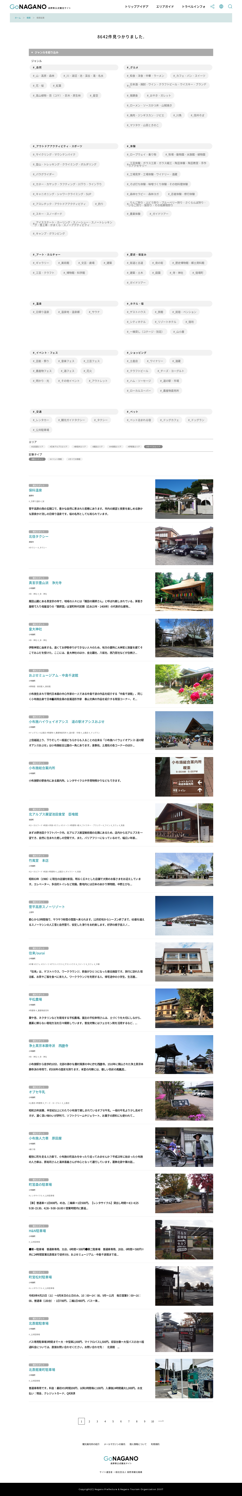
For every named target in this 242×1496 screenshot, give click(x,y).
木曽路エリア (115, 446)
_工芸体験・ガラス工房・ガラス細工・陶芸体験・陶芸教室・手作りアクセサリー (167, 164)
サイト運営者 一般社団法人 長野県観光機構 (121, 1472)
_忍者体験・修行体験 (182, 194)
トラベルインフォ (193, 6)
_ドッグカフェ (170, 420)
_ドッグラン (197, 420)
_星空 (94, 95)
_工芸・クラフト (44, 273)
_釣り (100, 204)
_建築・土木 (135, 273)
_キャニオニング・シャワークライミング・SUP (62, 194)
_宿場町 (198, 273)
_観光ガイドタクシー (72, 420)
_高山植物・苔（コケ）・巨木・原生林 (57, 95)
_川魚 (178, 115)
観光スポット (37, 459)
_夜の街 (158, 263)
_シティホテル (137, 322)
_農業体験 (134, 214)
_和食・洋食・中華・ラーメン (146, 76)
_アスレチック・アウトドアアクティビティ (60, 204)
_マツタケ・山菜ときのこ (143, 125)
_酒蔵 (177, 361)
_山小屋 (179, 332)
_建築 (108, 263)
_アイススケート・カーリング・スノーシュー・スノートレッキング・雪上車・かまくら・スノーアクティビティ (73, 223)
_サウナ (95, 312)
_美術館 (64, 263)
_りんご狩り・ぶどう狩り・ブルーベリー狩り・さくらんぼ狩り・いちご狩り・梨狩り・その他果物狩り (167, 203)
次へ (161, 1421)
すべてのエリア (154, 446)
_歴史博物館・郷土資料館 (189, 263)
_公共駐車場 (41, 430)
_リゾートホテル (166, 322)
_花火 (88, 371)
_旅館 (159, 312)
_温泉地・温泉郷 (70, 312)
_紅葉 (57, 85)
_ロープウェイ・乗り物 (142, 154)
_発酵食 (133, 95)
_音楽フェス (67, 361)
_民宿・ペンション (185, 312)
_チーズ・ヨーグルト (171, 371)
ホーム (18, 17)
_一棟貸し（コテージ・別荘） (146, 332)
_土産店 (133, 361)
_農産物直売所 (170, 391)
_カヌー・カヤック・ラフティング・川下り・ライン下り (68, 184)
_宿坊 (190, 322)
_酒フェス (68, 371)
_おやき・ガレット (159, 95)
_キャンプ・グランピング (49, 233)
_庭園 (157, 273)
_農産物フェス (43, 371)
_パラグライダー (44, 174)
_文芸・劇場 (87, 263)
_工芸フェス (92, 361)
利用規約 (155, 1444)
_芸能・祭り (41, 361)
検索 (29, 17)
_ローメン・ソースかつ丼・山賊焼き (150, 105)
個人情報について (138, 1444)
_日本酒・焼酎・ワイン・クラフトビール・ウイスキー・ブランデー (167, 85)
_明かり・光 (41, 381)
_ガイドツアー (159, 214)
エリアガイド (165, 6)
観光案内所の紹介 (91, 1444)
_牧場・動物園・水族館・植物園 (186, 154)
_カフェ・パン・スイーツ (190, 76)
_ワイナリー (155, 361)
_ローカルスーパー (139, 391)
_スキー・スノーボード (48, 214)
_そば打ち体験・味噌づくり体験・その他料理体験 (158, 184)
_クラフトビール (138, 371)
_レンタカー (41, 420)
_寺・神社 (177, 273)
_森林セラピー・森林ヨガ (143, 194)
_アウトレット (99, 381)
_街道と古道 (135, 263)
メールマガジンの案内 (114, 1444)
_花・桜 (39, 85)
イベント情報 (56, 459)
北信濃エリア (37, 446)
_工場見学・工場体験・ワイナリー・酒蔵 (152, 174)
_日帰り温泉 (41, 312)
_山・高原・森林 (44, 76)
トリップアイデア (136, 6)
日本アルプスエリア (59, 446)
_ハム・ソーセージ (139, 381)
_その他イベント (70, 381)
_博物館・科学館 (75, 273)
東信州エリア (80, 446)
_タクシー (102, 420)
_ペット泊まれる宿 (139, 420)
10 (152, 1421)
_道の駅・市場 (170, 381)
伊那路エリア (134, 446)
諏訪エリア (98, 446)
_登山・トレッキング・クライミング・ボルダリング (65, 164)
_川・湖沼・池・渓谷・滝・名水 (84, 76)
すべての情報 (74, 459)
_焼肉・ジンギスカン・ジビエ (146, 115)
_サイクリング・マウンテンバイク (54, 154)
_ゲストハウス (137, 312)
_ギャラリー (41, 263)
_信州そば (198, 115)
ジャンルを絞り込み (46, 52)
